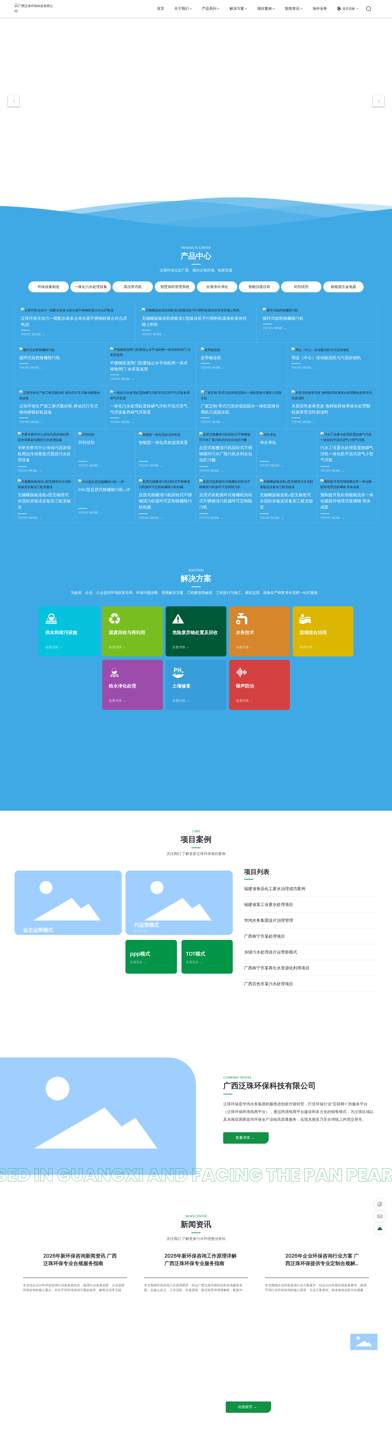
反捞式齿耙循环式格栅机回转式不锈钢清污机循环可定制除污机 (225, 501)
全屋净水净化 (217, 286)
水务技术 (245, 632)
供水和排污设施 (61, 632)
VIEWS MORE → (33, 334)
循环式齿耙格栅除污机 (283, 318)
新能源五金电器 (343, 286)
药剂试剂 (301, 286)
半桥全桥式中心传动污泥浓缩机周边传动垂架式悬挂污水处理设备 (44, 453)
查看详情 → (53, 647)
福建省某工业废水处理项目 (268, 904)
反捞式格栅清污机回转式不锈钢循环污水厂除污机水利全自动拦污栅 (225, 453)
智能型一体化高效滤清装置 (163, 442)
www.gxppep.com (253, 1388)
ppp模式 (140, 953)
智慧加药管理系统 (174, 286)
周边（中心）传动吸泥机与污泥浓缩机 (326, 358)
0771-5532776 (249, 1345)
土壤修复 (181, 686)
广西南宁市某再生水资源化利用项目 (276, 968)
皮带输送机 (211, 358)
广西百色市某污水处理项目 (268, 984)
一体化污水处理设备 (90, 286)
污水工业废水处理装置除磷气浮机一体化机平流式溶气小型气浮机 (346, 453)
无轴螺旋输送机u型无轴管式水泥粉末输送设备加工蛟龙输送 (44, 501)
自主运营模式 (38, 930)
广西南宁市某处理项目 (264, 936)
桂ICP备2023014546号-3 (199, 1444)
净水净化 (268, 442)
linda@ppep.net (251, 1381)
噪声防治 (245, 686)
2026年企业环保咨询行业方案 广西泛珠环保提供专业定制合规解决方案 (322, 1263)
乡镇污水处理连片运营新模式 (270, 952)
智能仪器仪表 (259, 286)
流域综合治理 (313, 632)
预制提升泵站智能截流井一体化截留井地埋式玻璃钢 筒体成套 (346, 501)
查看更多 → (31, 936)
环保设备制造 (48, 286)
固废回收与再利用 (127, 632)
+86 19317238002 (251, 1352)
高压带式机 (133, 286)
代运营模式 (146, 924)
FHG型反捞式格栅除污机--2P (104, 489)
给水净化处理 (122, 686)
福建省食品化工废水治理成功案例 (274, 888)
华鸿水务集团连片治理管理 (268, 920)
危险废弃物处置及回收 (195, 632)
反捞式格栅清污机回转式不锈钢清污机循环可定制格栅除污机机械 (165, 501)
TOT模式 (195, 953)
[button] (186, 188)
